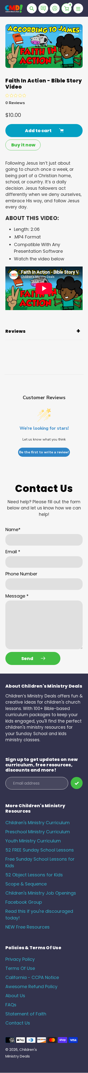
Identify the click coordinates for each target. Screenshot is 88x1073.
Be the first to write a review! (44, 452)
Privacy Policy (20, 959)
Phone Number (21, 574)
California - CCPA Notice (32, 977)
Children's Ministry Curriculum (37, 823)
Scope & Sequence (26, 884)
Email (12, 552)
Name (13, 529)
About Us (15, 996)
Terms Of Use (20, 968)
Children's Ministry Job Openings (40, 893)
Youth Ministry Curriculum (33, 841)
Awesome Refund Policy (31, 986)
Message (17, 596)
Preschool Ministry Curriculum (37, 832)
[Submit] (77, 783)
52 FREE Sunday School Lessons (39, 850)
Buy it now (23, 145)
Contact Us (17, 1023)
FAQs (10, 1005)
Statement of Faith (25, 1014)
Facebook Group (23, 902)
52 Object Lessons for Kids (34, 875)
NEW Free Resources (27, 927)
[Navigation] (78, 8)
